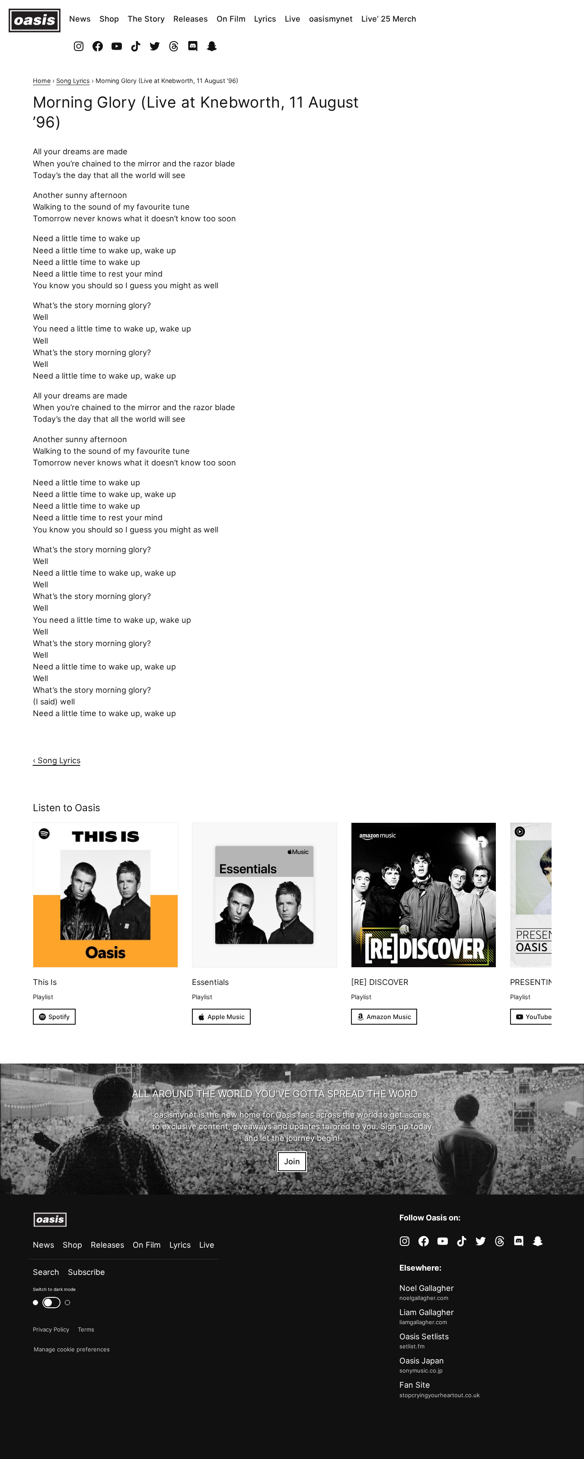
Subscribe (86, 1272)
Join (292, 1161)
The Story (146, 18)
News (80, 18)
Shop (109, 18)
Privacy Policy (51, 1329)
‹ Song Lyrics (56, 760)
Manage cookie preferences (72, 1349)
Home (42, 80)
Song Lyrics (73, 80)
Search (46, 1272)
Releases (190, 18)
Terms (86, 1329)
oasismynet (331, 18)
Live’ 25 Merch (388, 18)
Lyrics (265, 18)
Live (292, 18)
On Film (231, 18)
